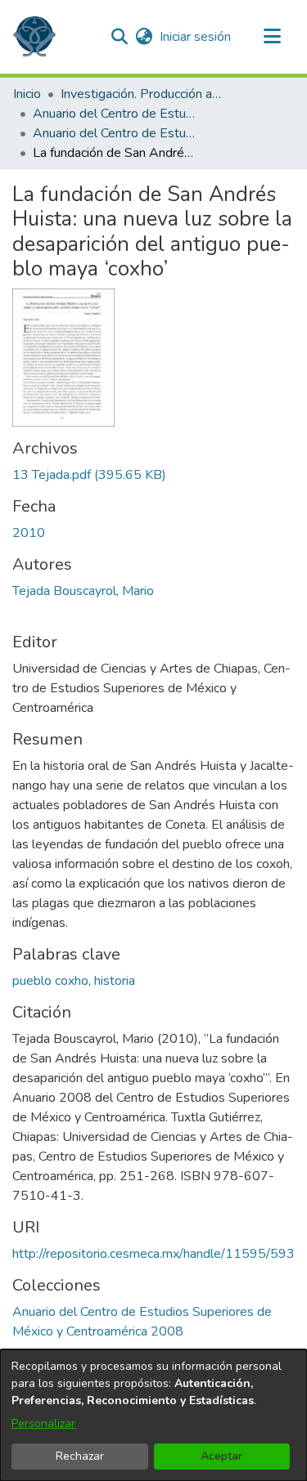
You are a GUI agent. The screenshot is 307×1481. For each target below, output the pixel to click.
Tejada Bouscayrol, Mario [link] (83, 591)
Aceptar (221, 1456)
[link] (89, 475)
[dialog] (153, 1415)
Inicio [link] (27, 94)
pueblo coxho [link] (50, 981)
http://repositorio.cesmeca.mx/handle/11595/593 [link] (153, 1254)
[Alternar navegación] (272, 36)
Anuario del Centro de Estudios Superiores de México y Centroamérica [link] (114, 114)
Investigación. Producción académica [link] (142, 94)
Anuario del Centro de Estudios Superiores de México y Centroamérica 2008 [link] (114, 133)
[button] (34, 36)
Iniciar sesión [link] (196, 37)
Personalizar (43, 1423)
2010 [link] (28, 533)
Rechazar (80, 1456)
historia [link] (114, 981)
